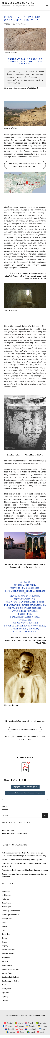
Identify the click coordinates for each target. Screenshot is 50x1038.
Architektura (6, 895)
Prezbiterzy (6, 961)
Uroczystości (6, 989)
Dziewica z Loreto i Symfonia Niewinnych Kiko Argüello (22, 859)
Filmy (4, 922)
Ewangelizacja (7, 918)
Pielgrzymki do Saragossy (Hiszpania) (25, 787)
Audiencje (5, 899)
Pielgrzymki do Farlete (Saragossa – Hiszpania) (22, 18)
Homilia (4, 926)
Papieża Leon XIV (8, 954)
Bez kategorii (6, 907)
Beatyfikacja (6, 903)
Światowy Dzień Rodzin (10, 981)
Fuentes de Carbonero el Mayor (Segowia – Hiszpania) (25, 793)
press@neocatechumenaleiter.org (14, 833)
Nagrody (5, 946)
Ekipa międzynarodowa (10, 915)
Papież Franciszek (8, 950)
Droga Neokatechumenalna (18, 3)
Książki (4, 942)
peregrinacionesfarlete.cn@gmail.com (25, 729)
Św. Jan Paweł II (7, 973)
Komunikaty (6, 934)
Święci (4, 985)
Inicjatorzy (5, 930)
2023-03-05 (10, 24)
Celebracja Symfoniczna (11, 911)
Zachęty (5, 1000)
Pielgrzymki (6, 957)
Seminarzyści (7, 965)
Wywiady (5, 996)
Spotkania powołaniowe (10, 969)
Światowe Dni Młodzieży (11, 977)
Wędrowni (5, 993)
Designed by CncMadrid (36, 1015)
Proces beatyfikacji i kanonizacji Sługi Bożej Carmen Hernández (25, 870)
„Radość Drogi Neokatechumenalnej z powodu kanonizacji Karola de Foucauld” (25, 165)
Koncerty (5, 938)
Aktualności (6, 891)
